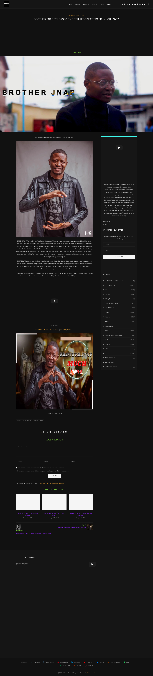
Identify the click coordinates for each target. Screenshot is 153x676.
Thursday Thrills (120, 358)
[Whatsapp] (140, 4)
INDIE (120, 312)
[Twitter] (120, 4)
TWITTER (56, 330)
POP (120, 339)
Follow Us (106, 224)
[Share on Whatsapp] (56, 432)
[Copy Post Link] (61, 432)
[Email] (132, 4)
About (102, 4)
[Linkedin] (127, 4)
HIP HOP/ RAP (120, 308)
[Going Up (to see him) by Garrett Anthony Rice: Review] (81, 502)
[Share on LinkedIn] (52, 432)
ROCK (120, 353)
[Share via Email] (66, 432)
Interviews (86, 4)
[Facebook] (117, 4)
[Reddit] (142, 4)
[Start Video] (54, 301)
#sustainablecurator (24, 420)
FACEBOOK (39, 330)
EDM (120, 290)
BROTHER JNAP (38, 420)
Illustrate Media (91, 673)
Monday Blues (120, 326)
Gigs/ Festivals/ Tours (120, 303)
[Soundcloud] (135, 4)
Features (77, 4)
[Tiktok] (145, 4)
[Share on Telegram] (59, 432)
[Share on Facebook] (45, 432)
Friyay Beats (120, 299)
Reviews (94, 4)
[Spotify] (137, 4)
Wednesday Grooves (120, 367)
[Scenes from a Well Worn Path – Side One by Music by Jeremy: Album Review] (54, 502)
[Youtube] (130, 4)
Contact (109, 4)
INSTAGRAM (48, 330)
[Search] (148, 4)
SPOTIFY (63, 330)
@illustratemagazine (22, 564)
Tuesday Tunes (120, 362)
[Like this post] (43, 432)
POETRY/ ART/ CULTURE (120, 335)
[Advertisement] (76, 36)
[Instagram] (122, 4)
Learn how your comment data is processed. (52, 483)
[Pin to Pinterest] (50, 432)
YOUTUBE (70, 330)
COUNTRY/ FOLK (120, 285)
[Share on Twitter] (48, 432)
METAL (120, 321)
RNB (120, 349)
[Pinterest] (125, 4)
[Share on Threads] (63, 432)
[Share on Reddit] (54, 432)
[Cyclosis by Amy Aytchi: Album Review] (28, 502)
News (70, 4)
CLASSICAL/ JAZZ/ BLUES (120, 281)
